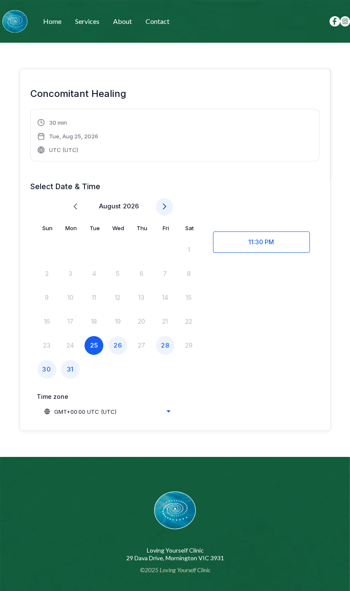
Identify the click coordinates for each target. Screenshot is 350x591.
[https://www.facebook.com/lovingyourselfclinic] (335, 21)
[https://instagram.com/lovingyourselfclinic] (345, 21)
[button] (68, 136)
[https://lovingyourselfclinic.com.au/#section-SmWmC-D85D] (15, 21)
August (110, 206)
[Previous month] (75, 207)
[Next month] (164, 207)
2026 (131, 206)
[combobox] (107, 411)
